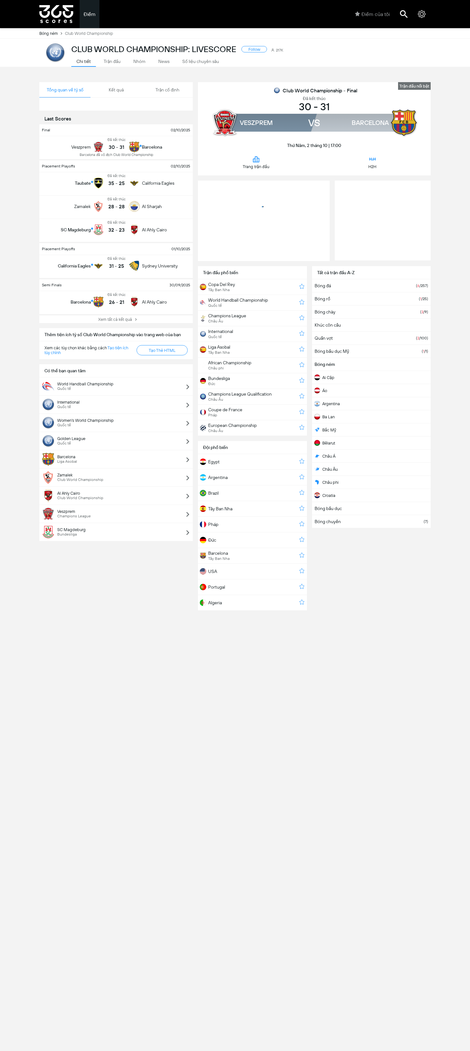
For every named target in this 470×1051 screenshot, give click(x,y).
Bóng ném (48, 33)
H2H (372, 166)
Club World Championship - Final (320, 91)
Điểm (89, 14)
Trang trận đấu (256, 166)
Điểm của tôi (375, 14)
